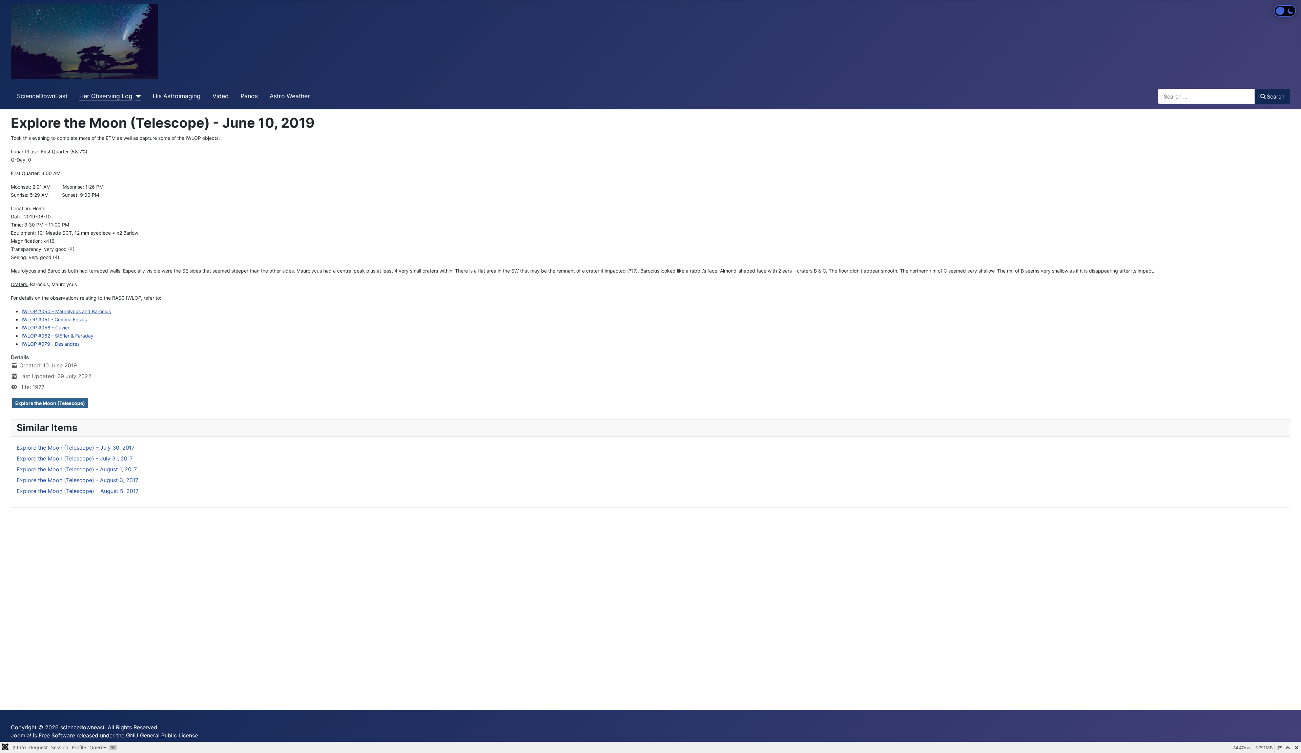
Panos (249, 96)
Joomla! (21, 735)
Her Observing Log (105, 96)
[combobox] (1206, 96)
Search (1275, 96)
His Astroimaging (177, 96)
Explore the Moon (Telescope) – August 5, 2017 (78, 491)
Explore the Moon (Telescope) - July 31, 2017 (75, 458)
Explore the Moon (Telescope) (50, 403)
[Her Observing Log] (136, 96)
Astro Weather (290, 96)
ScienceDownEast (42, 96)
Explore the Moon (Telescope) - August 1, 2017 (77, 469)
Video (220, 96)
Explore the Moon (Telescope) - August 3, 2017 (77, 480)
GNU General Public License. (162, 735)
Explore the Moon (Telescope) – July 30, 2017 (76, 447)
